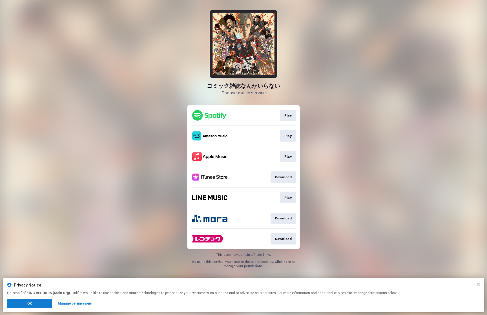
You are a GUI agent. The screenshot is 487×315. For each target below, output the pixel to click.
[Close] (478, 284)
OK (29, 303)
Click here (283, 261)
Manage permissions (75, 303)
